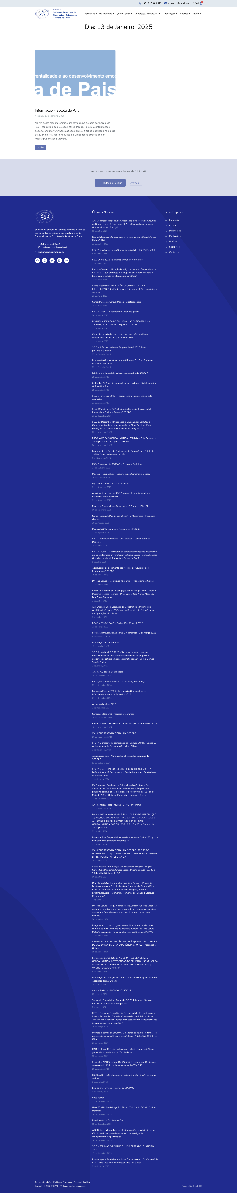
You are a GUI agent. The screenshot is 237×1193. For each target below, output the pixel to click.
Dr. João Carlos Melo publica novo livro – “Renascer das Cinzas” (123, 580)
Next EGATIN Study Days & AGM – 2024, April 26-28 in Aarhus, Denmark (124, 1109)
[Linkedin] (59, 260)
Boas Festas (98, 1097)
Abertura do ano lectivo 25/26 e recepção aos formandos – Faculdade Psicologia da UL (121, 495)
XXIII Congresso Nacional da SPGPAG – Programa (116, 804)
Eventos (134, 183)
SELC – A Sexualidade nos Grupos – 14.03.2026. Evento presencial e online (120, 349)
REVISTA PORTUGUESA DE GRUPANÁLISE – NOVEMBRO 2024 (124, 723)
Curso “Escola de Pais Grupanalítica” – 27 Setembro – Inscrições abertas (123, 517)
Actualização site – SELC (104, 704)
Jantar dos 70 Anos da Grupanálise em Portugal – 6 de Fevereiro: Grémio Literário (124, 385)
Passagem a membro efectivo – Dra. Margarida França (118, 681)
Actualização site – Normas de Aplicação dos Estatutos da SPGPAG (120, 757)
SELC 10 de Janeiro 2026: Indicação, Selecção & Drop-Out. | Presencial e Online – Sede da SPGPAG (121, 411)
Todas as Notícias (112, 183)
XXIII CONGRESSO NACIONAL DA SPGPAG (114, 733)
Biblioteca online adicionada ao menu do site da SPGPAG (120, 373)
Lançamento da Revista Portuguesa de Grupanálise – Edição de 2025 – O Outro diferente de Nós (123, 453)
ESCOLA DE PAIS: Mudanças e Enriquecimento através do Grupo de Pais (124, 1077)
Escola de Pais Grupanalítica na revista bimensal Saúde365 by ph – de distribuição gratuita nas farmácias (125, 839)
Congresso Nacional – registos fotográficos (113, 713)
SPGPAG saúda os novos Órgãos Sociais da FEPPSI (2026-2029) (124, 250)
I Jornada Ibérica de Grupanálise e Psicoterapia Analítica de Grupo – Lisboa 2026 (125, 238)
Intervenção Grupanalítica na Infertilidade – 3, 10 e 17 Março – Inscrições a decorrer (122, 362)
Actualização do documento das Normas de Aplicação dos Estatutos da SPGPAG (120, 569)
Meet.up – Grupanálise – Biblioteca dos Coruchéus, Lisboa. (121, 473)
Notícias (39, 115)
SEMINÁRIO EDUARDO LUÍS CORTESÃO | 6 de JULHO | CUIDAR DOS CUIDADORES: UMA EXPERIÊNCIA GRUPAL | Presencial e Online (124, 945)
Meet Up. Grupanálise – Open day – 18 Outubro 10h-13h (120, 506)
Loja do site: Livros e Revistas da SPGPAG (113, 1087)
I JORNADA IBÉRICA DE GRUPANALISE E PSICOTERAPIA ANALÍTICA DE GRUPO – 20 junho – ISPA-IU (121, 323)
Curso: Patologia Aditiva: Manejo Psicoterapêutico (116, 301)
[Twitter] (52, 260)
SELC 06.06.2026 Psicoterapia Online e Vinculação (117, 259)
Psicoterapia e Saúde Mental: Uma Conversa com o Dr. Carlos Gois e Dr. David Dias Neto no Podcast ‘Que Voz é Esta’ (125, 1161)
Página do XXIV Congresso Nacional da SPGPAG (116, 529)
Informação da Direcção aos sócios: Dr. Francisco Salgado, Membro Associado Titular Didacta (124, 979)
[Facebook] (37, 260)
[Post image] (75, 76)
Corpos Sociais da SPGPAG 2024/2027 (111, 990)
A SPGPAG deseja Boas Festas (107, 671)
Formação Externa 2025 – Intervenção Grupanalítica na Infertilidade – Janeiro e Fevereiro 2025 (119, 693)
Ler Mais (40, 147)
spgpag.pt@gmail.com (179, 3)
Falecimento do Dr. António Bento (109, 1120)
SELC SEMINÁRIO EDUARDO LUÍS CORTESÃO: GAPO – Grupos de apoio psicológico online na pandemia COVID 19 (124, 1064)
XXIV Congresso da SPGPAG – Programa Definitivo (117, 464)
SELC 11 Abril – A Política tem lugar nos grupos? (116, 311)
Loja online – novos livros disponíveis (110, 483)
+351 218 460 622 (152, 3)
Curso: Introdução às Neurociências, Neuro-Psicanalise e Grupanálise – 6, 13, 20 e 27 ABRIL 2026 (120, 336)
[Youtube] (66, 260)
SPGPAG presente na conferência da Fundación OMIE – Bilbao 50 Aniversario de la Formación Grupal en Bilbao (124, 744)
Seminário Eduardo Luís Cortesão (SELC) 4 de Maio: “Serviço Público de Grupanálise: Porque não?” (122, 1002)
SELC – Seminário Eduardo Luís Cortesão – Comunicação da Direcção (121, 540)
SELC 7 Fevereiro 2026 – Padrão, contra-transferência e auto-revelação (122, 397)
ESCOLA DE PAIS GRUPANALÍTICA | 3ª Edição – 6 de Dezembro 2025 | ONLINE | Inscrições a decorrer (124, 440)
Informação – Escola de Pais (57, 110)
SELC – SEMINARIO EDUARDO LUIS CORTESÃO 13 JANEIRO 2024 (123, 1148)
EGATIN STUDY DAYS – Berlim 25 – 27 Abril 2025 (117, 623)
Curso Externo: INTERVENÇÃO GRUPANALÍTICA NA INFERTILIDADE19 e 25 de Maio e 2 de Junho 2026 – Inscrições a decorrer (124, 289)
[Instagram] (44, 260)
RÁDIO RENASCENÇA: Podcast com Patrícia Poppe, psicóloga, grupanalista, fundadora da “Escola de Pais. (123, 1051)
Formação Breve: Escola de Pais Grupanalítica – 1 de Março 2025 (124, 632)
